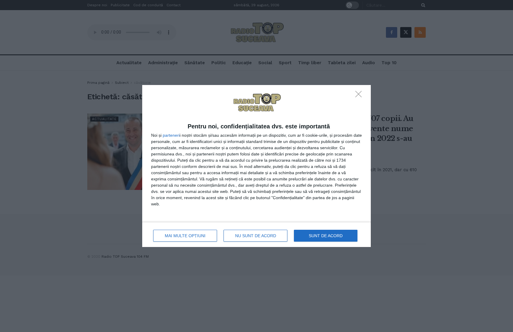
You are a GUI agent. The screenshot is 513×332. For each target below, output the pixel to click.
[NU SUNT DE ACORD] (360, 95)
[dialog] (256, 166)
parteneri (171, 135)
